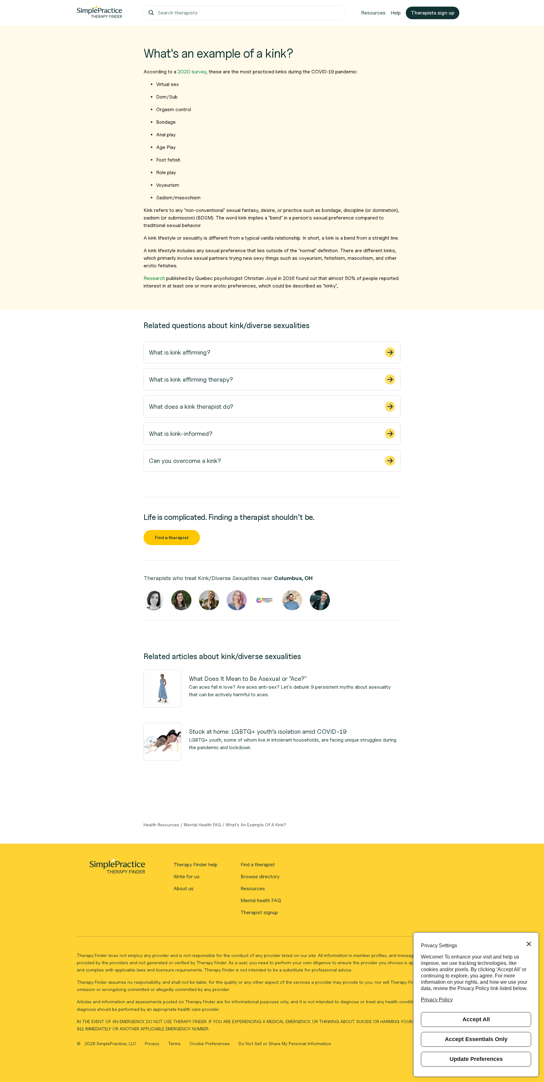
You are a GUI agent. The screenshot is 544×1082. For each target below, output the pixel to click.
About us (183, 888)
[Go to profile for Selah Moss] (209, 600)
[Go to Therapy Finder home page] (99, 13)
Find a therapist (172, 537)
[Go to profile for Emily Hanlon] (237, 600)
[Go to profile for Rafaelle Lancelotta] (181, 600)
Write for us (186, 877)
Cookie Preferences (210, 1043)
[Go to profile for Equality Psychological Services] (264, 600)
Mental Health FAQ (202, 824)
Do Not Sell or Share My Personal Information (285, 1043)
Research (154, 278)
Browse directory (260, 877)
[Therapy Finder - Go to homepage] (117, 868)
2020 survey (192, 72)
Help (396, 13)
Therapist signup (259, 912)
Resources (373, 13)
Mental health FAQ (261, 900)
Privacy (153, 1043)
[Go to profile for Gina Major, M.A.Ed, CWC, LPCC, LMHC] (154, 600)
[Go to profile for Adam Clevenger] (320, 600)
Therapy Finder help (195, 865)
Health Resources (161, 824)
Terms (175, 1043)
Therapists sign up (432, 13)
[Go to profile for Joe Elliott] (292, 600)
